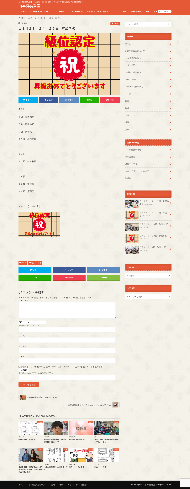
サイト (21, 356)
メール (22, 346)
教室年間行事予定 (135, 86)
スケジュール (58, 11)
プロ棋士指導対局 (75, 11)
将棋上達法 (130, 157)
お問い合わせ (136, 11)
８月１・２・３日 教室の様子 (153, 248)
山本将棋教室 (29, 5)
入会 (124, 11)
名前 (21, 336)
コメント (23, 300)
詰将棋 (128, 178)
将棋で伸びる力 (134, 72)
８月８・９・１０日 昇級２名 (153, 237)
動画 (147, 11)
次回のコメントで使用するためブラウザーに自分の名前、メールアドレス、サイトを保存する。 (62, 367)
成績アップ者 (36, 263)
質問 (127, 129)
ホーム (23, 11)
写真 (155, 11)
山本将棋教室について (39, 11)
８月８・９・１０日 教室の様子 (154, 225)
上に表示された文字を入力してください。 (36, 373)
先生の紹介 (132, 65)
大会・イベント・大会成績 (97, 11)
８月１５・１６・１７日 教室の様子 (154, 202)
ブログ (115, 11)
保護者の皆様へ (134, 58)
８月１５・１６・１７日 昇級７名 (154, 214)
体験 (127, 122)
